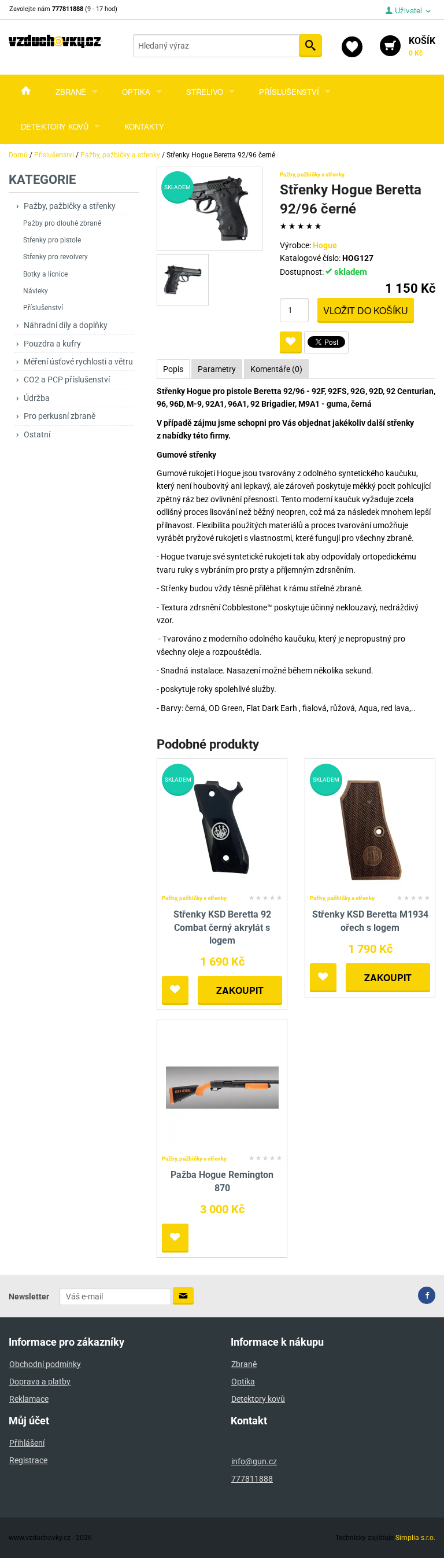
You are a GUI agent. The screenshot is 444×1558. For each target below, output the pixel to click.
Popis (173, 369)
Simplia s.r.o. (415, 1538)
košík (422, 46)
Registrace (28, 1460)
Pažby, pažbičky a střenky (70, 206)
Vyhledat (310, 45)
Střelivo (204, 91)
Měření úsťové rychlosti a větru (78, 361)
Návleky (35, 291)
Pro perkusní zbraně (59, 416)
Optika (136, 91)
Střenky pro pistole (52, 240)
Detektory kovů (54, 126)
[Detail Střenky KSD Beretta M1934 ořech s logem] (370, 826)
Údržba (37, 398)
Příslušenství (289, 91)
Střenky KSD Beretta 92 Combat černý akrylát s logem (222, 927)
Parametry (217, 369)
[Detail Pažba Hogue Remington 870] (222, 1087)
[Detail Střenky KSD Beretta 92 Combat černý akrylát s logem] (222, 826)
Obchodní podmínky (45, 1364)
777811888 (252, 1478)
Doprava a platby (40, 1381)
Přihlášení (27, 1442)
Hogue (325, 245)
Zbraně (71, 91)
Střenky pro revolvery (55, 257)
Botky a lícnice (45, 274)
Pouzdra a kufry (52, 343)
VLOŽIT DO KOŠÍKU (365, 310)
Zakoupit (240, 990)
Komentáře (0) (276, 369)
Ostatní (37, 434)
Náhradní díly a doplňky (66, 325)
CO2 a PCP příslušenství (67, 379)
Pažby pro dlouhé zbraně (62, 223)
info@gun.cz (254, 1461)
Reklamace (29, 1399)
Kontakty (144, 126)
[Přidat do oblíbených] (291, 342)
